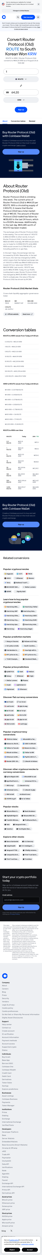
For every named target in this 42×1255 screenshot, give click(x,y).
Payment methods (9, 1041)
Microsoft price (8, 1223)
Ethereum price (8, 1203)
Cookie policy (7, 1008)
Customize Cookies (27, 1244)
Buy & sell (6, 1057)
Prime (4, 1112)
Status (4, 1050)
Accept (30, 1250)
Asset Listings (8, 1096)
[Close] (36, 1240)
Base (4, 1135)
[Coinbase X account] (11, 1231)
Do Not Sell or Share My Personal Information (20, 1014)
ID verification (8, 1034)
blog (4, 1231)
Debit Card (6, 1076)
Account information (10, 1037)
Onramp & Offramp (9, 1148)
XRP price (6, 1209)
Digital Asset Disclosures (12, 1018)
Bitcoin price (7, 1200)
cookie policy (13, 1240)
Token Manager (8, 1106)
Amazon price (7, 1226)
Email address (7, 895)
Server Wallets (8, 1138)
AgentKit (5, 1174)
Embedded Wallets (10, 1142)
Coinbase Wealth (9, 1070)
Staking (5, 1116)
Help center (7, 1024)
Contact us (6, 1028)
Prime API (6, 1190)
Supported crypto (9, 1047)
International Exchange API (13, 1187)
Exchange (6, 1119)
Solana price (7, 1206)
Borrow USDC (7, 1063)
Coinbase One (7, 1067)
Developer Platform (10, 1132)
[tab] (5, 121)
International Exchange (11, 1122)
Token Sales (7, 1083)
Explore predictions (10, 1089)
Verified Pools (8, 1125)
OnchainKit (6, 1161)
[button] (38, 17)
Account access (8, 1044)
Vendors (5, 1002)
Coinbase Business (9, 1099)
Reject (12, 1250)
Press (4, 995)
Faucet (5, 1180)
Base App (6, 1060)
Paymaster (6, 1158)
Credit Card (6, 1073)
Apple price (6, 1219)
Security (5, 998)
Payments (6, 1102)
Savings (5, 1086)
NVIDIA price (7, 1216)
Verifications (7, 1167)
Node (4, 1171)
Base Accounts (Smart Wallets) (14, 1145)
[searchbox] (21, 100)
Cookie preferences (10, 1011)
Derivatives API (8, 1193)
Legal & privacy (8, 1005)
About (4, 986)
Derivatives (6, 1079)
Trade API (6, 1154)
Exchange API (7, 1183)
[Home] (4, 17)
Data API (5, 1164)
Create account (8, 1031)
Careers (5, 989)
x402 (4, 1151)
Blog (4, 992)
